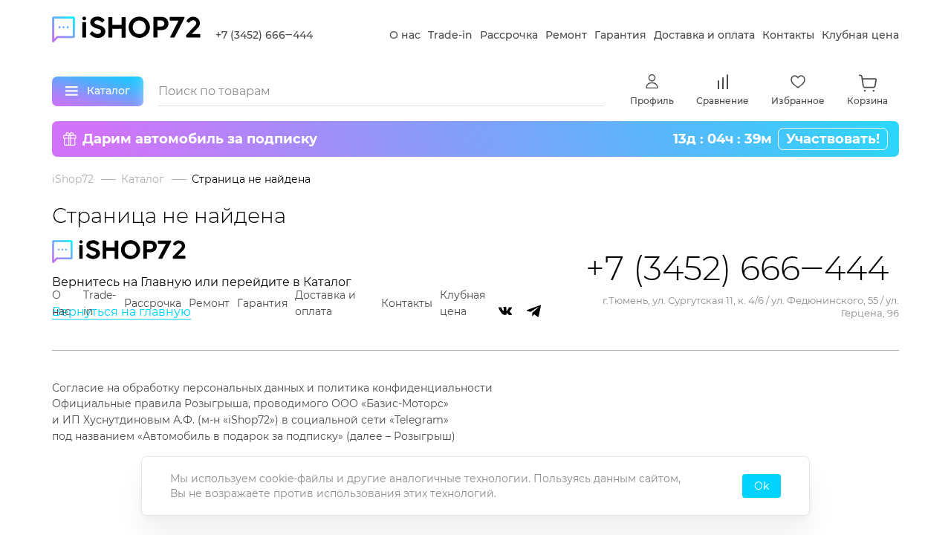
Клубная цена (860, 35)
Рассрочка (509, 35)
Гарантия (620, 35)
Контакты (788, 35)
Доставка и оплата (704, 35)
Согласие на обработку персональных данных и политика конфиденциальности (272, 388)
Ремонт (566, 35)
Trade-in (450, 35)
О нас (405, 35)
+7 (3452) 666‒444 (264, 35)
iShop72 (73, 179)
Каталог (142, 179)
